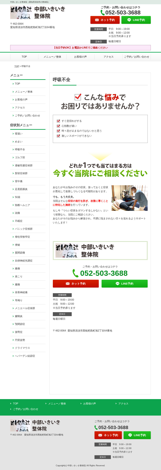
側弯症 (18, 332)
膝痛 (17, 268)
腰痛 (17, 284)
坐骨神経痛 (21, 292)
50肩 (17, 197)
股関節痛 (20, 252)
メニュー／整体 (52, 56)
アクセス (109, 56)
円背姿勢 (20, 340)
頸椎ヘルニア (22, 205)
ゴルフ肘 (20, 157)
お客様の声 (80, 56)
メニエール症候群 (25, 308)
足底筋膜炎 (21, 189)
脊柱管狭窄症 (22, 236)
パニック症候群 (24, 228)
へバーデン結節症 (25, 356)
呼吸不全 (20, 149)
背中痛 (18, 181)
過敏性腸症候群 (24, 165)
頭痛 (17, 213)
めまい (18, 141)
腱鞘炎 (18, 316)
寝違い (18, 133)
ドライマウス (22, 348)
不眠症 (18, 221)
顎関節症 (20, 324)
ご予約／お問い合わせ (136, 56)
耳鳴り (18, 300)
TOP (24, 56)
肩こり (18, 276)
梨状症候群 (21, 173)
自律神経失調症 (24, 260)
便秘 (17, 244)
